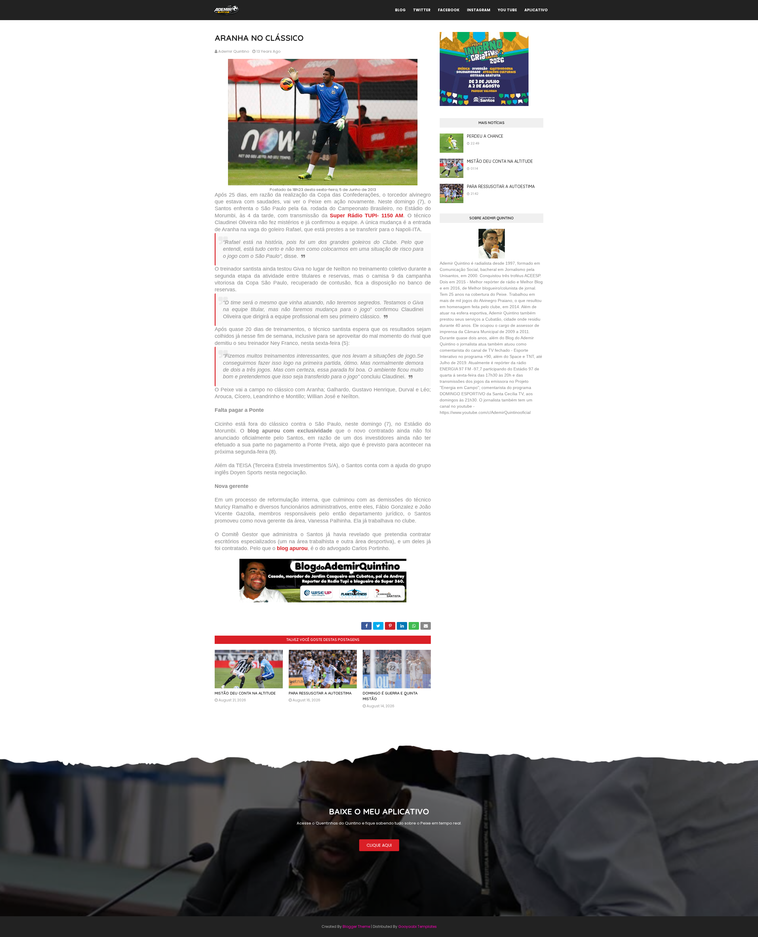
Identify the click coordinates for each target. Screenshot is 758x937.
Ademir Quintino (233, 51)
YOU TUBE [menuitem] (507, 9)
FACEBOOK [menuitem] (449, 9)
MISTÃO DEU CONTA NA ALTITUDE (245, 693)
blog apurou (292, 548)
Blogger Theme (356, 926)
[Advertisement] (484, 463)
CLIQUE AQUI (379, 845)
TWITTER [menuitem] (422, 9)
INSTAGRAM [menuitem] (478, 9)
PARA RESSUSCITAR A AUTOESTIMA (320, 693)
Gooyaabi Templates (417, 926)
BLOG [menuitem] (400, 9)
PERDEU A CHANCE (485, 136)
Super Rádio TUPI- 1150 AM (366, 215)
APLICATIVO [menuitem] (536, 9)
